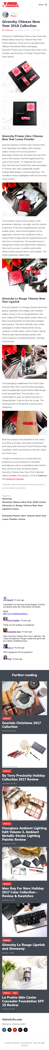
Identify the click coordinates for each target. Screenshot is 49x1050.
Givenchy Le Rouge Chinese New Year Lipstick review (22, 507)
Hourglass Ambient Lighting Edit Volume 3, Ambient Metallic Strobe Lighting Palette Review (24, 833)
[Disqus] (24, 557)
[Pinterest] (15, 1030)
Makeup (7, 718)
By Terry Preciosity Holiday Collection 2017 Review (23, 777)
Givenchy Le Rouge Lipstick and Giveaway (23, 947)
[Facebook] (4, 1030)
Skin (15, 993)
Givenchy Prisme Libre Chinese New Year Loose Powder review (24, 517)
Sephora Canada (15, 479)
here (14, 453)
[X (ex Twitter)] (9, 1030)
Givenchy (7, 498)
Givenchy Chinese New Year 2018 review (24, 502)
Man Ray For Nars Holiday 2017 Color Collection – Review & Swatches (23, 892)
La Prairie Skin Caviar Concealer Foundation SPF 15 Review (23, 1001)
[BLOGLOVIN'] (20, 1030)
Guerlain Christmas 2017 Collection (21, 725)
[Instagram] (26, 1030)
